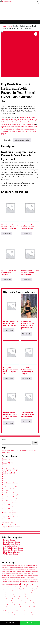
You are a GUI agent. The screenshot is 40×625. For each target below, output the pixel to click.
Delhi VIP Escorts (7, 491)
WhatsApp (30, 623)
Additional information (21, 140)
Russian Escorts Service (9, 513)
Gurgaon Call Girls (7, 463)
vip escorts (7, 452)
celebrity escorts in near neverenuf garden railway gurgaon (14, 579)
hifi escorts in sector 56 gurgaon (12, 588)
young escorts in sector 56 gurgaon (16, 616)
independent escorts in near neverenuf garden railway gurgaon (23, 594)
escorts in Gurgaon (25, 119)
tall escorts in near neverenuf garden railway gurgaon (18, 608)
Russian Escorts (6, 477)
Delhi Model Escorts (8, 493)
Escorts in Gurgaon (6, 450)
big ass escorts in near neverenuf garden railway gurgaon (22, 567)
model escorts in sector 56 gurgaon (30, 602)
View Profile (7, 233)
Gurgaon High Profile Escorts (11, 517)
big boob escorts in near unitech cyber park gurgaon (17, 126)
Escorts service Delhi (8, 473)
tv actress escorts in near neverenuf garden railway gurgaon (22, 610)
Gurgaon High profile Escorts (11, 527)
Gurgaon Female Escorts (9, 511)
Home (4, 26)
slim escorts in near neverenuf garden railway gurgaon (17, 606)
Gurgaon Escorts (7, 459)
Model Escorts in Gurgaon (11, 552)
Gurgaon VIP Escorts (8, 505)
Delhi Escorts (6, 475)
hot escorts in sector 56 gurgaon (29, 590)
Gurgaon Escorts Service (9, 503)
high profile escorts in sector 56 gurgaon (27, 588)
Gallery (9, 26)
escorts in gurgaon (24, 584)
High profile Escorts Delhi (10, 471)
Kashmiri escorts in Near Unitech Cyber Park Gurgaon (18, 124)
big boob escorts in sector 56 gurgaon (13, 571)
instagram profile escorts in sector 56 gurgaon (21, 598)
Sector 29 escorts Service (9, 501)
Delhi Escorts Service (8, 489)
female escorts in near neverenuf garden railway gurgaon (14, 586)
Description (7, 140)
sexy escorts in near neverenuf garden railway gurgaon (13, 604)
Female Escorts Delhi (8, 497)
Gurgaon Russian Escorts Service (12, 499)
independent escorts (29, 450)
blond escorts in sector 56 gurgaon (16, 573)
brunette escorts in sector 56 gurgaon (24, 575)
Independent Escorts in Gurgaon (13, 550)
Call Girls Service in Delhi (10, 487)
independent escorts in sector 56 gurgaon (10, 596)
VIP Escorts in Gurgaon (10, 554)
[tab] (7, 140)
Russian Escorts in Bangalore (11, 495)
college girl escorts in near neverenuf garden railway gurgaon (20, 581)
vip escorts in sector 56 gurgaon (12, 614)
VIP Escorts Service (8, 523)
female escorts (13, 450)
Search (4, 440)
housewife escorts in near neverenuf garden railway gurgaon (14, 592)
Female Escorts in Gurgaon (11, 544)
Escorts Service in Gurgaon (11, 542)
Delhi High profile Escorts (10, 469)
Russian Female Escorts (9, 525)
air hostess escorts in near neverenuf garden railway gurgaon (14, 565)
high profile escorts (21, 450)
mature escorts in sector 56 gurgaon (27, 600)
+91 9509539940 (10, 623)
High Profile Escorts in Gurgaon (13, 548)
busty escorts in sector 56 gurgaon (27, 577)
